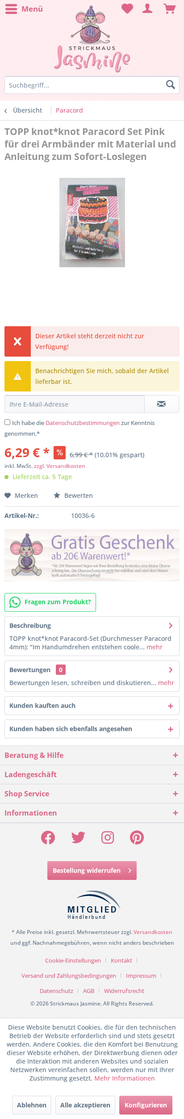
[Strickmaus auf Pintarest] (137, 840)
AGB (88, 991)
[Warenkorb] (170, 9)
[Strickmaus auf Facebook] (48, 840)
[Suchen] (171, 85)
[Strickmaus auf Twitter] (78, 840)
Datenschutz (56, 991)
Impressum (141, 976)
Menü (32, 9)
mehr (154, 647)
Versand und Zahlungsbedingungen (68, 976)
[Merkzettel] (126, 9)
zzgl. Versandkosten (59, 466)
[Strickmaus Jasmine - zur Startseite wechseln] (91, 39)
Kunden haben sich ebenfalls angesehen (70, 728)
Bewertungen (29, 669)
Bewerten (78, 495)
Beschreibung (30, 625)
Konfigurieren (146, 1105)
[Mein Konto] (148, 9)
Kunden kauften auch (42, 705)
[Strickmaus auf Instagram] (107, 840)
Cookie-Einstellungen (73, 960)
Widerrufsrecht (124, 991)
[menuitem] (23, 9)
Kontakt (121, 960)
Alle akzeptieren (85, 1105)
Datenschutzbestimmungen (83, 423)
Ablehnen (31, 1105)
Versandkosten (153, 932)
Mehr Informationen (124, 1078)
